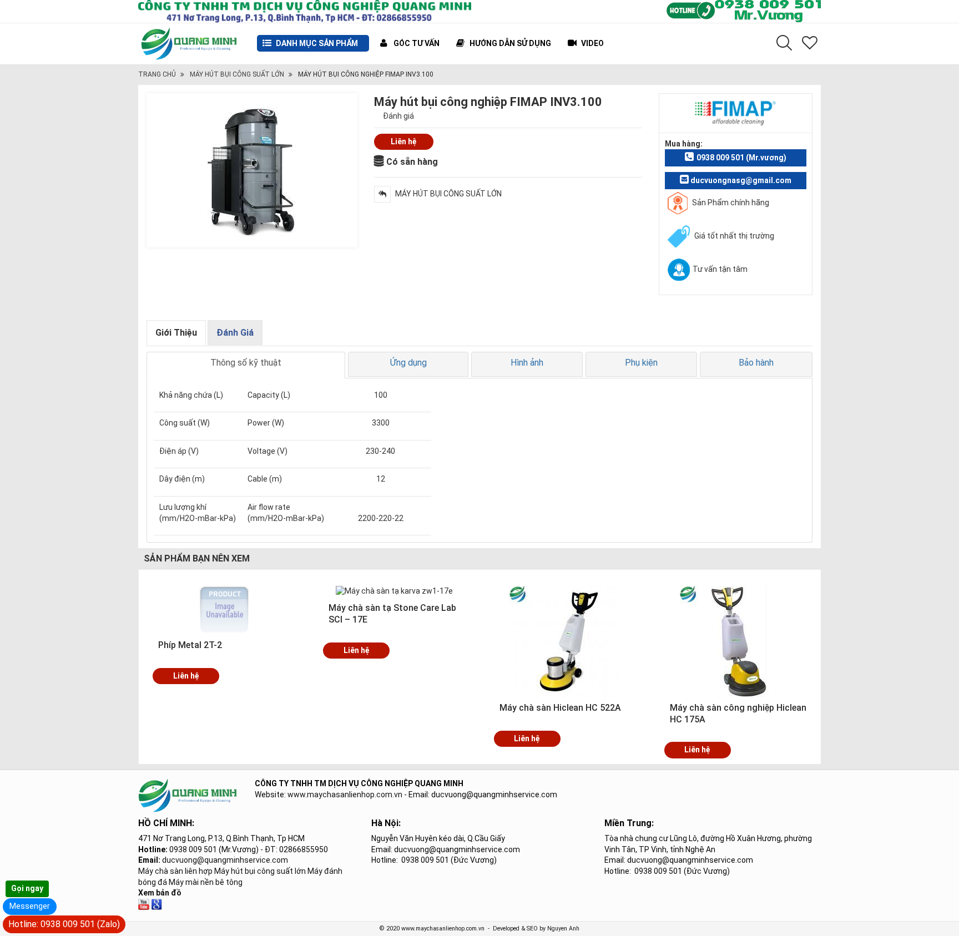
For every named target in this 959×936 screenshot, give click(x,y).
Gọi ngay (27, 888)
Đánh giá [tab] (235, 332)
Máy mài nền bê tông (206, 882)
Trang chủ (157, 74)
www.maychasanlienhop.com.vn (344, 794)
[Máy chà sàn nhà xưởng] (143, 903)
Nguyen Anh (563, 928)
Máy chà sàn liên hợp (175, 871)
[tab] (246, 365)
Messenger (29, 906)
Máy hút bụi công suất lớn (260, 871)
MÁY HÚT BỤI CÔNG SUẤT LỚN (237, 74)
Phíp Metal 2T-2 (190, 645)
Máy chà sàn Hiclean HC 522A (560, 707)
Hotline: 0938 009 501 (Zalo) (64, 924)
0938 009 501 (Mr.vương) (741, 157)
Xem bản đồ (159, 892)
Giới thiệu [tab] (176, 332)
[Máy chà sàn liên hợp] (156, 903)
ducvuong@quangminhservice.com (225, 860)
